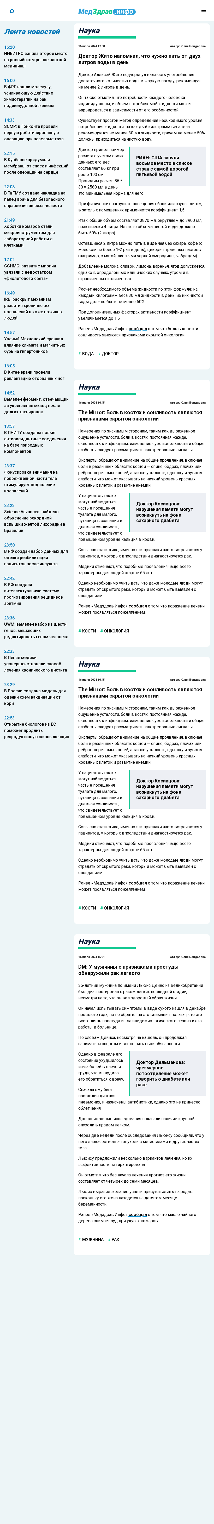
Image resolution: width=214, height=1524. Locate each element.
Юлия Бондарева (193, 46)
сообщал (138, 328)
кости (88, 630)
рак (115, 1239)
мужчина (92, 1239)
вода (87, 353)
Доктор (110, 353)
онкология (116, 630)
